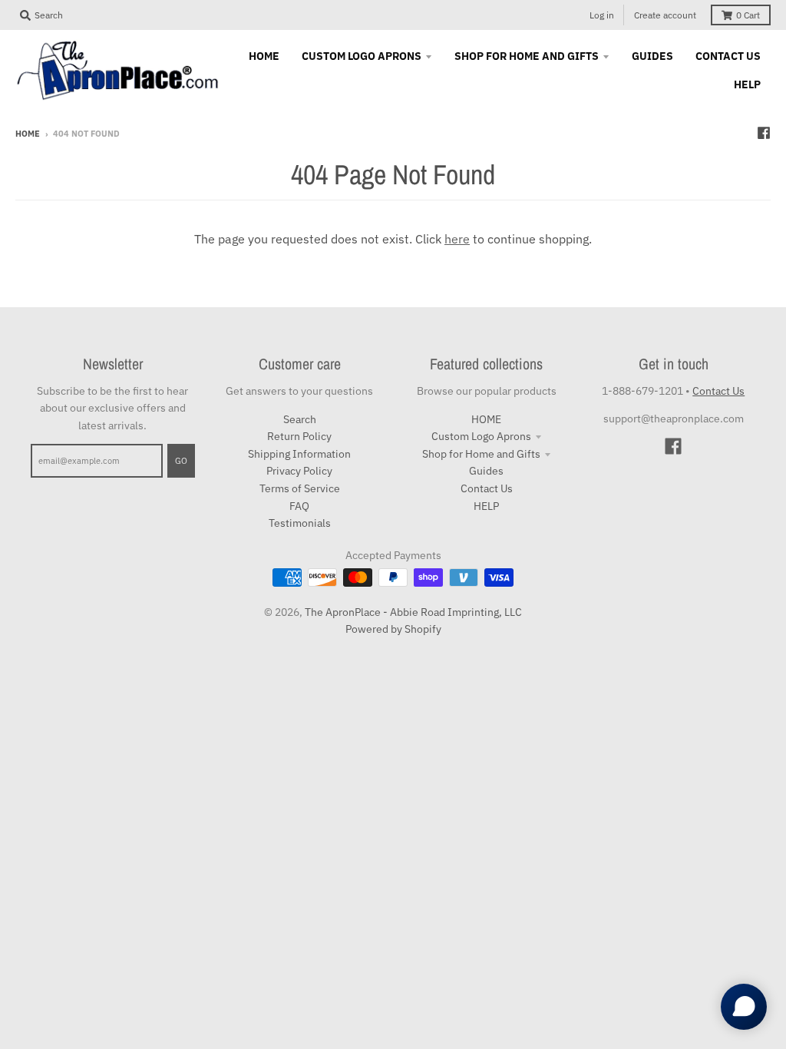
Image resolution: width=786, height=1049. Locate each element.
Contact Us (487, 488)
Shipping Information (299, 454)
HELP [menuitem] (747, 84)
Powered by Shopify (393, 629)
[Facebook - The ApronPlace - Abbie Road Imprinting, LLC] (764, 133)
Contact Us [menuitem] (728, 56)
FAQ (299, 506)
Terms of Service (299, 488)
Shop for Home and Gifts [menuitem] (526, 56)
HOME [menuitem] (264, 56)
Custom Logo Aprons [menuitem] (361, 56)
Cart (748, 15)
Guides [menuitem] (652, 56)
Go (181, 460)
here (457, 239)
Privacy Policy (299, 471)
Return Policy (299, 436)
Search (299, 419)
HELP (486, 506)
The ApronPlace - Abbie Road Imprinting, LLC (413, 612)
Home (27, 133)
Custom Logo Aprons (481, 436)
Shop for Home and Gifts (481, 454)
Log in (602, 15)
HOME (486, 419)
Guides (486, 471)
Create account (665, 15)
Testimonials (300, 523)
